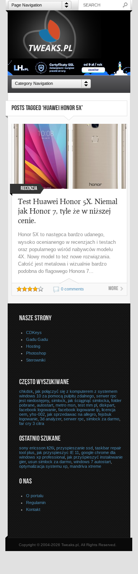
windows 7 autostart (92, 461)
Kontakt (33, 509)
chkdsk (26, 391)
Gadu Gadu (37, 339)
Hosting (33, 346)
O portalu (34, 495)
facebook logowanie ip (78, 409)
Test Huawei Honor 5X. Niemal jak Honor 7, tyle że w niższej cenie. (67, 211)
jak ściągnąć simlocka (88, 400)
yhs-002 (37, 414)
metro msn (66, 405)
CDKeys (34, 332)
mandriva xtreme (85, 466)
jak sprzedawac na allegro (71, 414)
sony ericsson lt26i (36, 448)
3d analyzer (50, 419)
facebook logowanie (37, 409)
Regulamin (36, 502)
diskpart (106, 405)
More (113, 289)
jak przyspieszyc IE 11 (58, 452)
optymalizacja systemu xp (43, 466)
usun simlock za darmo (49, 461)
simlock (58, 400)
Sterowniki (35, 360)
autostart (45, 405)
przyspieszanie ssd (74, 448)
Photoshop (36, 353)
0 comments (72, 289)
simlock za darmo (102, 419)
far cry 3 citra (31, 423)
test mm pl (87, 405)
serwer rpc (74, 419)
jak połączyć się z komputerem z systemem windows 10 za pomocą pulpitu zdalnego (68, 393)
